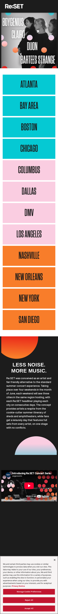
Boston (29, 127)
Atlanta (29, 85)
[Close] (55, 560)
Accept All (29, 608)
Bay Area (29, 106)
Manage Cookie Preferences (29, 591)
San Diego (29, 320)
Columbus (29, 170)
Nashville (29, 256)
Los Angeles (29, 234)
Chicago (29, 149)
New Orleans (29, 277)
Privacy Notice (18, 586)
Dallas (29, 192)
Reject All (29, 600)
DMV (29, 213)
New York (29, 299)
